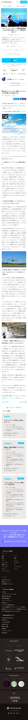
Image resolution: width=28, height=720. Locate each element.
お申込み (4, 592)
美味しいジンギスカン (10, 398)
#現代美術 (13, 46)
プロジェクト (6, 83)
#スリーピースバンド (8, 50)
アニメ (3, 560)
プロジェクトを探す (7, 6)
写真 (3, 558)
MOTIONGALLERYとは (7, 618)
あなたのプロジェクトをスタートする (15, 541)
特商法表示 (4, 633)
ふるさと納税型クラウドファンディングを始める (13, 607)
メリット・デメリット (7, 600)
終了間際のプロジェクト (8, 584)
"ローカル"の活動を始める (8, 605)
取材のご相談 (5, 626)
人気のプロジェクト (6, 579)
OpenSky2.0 (23, 111)
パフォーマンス (18, 566)
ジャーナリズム (5, 571)
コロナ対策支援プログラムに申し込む (11, 611)
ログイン (18, 2)
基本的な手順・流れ (6, 596)
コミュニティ (5, 562)
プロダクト (16, 562)
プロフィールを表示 (19, 79)
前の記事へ (6, 402)
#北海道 (16, 50)
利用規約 (4, 628)
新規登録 (24, 2)
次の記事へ (22, 402)
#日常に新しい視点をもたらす (13, 54)
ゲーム (15, 560)
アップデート (15, 83)
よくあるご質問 (5, 622)
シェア (6, 74)
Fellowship (4, 602)
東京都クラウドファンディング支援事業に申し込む (14, 609)
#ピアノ (22, 50)
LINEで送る (23, 74)
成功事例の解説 (5, 598)
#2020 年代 (4, 620)
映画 (3, 556)
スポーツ (4, 569)
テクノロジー (5, 566)
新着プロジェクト (6, 582)
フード (15, 569)
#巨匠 (7, 46)
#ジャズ (19, 46)
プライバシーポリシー (7, 630)
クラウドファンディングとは (9, 594)
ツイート (15, 74)
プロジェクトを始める (21, 6)
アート (17, 35)
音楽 (15, 558)
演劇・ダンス (5, 564)
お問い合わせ (5, 624)
